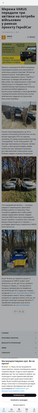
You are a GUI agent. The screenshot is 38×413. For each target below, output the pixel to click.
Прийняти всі (19, 395)
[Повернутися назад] (3, 2)
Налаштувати (19, 405)
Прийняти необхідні (19, 400)
